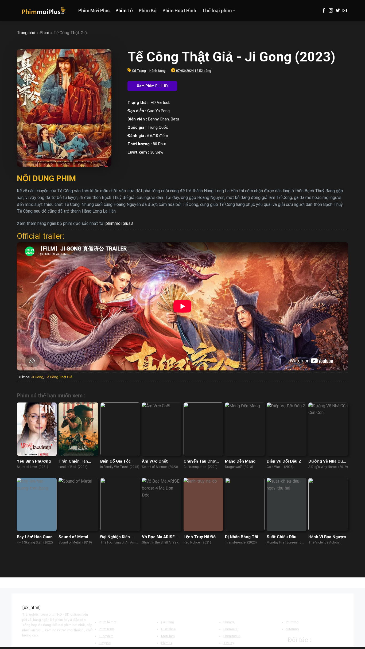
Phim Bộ (148, 10)
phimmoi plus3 (119, 223)
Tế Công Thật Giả (58, 377)
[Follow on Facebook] (324, 10)
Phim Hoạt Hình (179, 10)
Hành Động (157, 71)
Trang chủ (26, 32)
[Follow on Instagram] (331, 10)
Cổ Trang (139, 71)
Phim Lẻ (124, 10)
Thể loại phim (217, 10)
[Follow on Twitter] (338, 10)
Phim (44, 32)
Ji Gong (37, 377)
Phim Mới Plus (94, 10)
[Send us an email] (345, 10)
